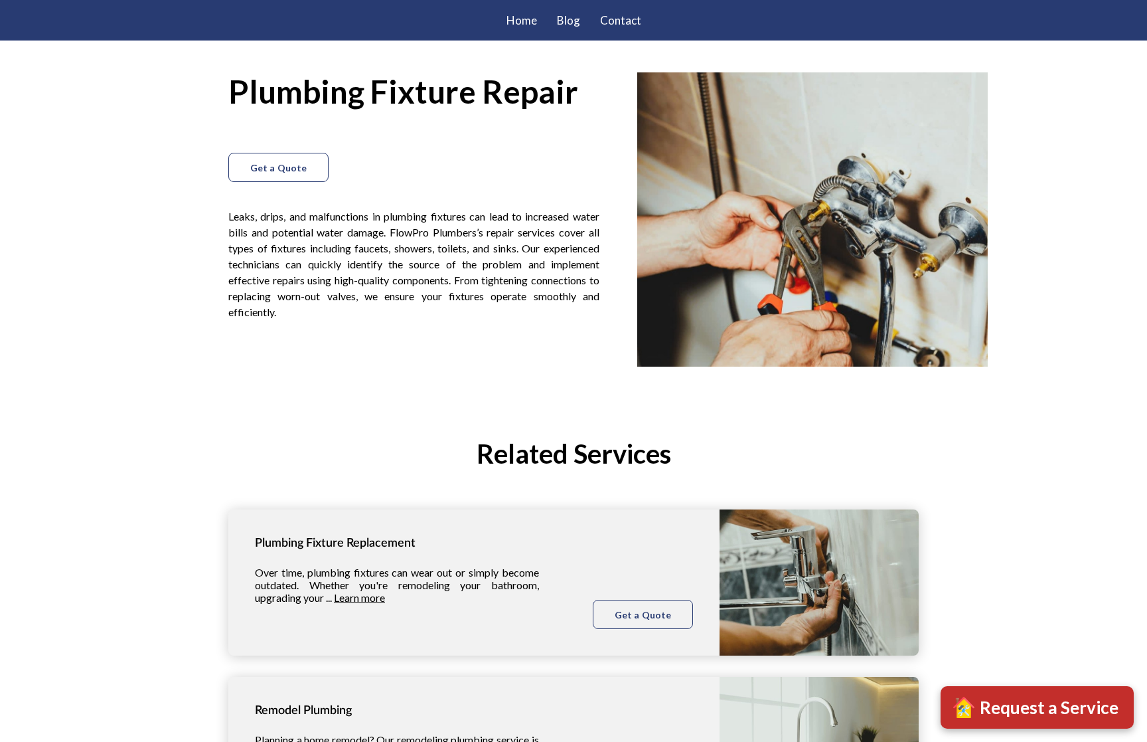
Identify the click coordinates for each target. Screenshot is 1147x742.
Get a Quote (278, 167)
